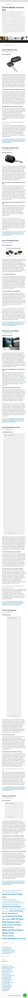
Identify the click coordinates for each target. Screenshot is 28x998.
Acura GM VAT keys (5, 902)
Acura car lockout (5, 899)
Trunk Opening (8, 938)
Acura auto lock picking (10, 418)
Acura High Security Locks (11, 427)
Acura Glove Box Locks (7, 953)
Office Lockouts (7, 325)
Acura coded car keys (10, 139)
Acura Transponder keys (10, 322)
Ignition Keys (8, 141)
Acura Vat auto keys (5, 911)
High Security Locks (11, 922)
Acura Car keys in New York (7, 971)
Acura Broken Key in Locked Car (8, 950)
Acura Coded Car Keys (9, 50)
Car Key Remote (21, 140)
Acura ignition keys (21, 902)
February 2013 (5, 961)
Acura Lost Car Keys (9, 796)
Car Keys (18, 916)
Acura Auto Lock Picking (10, 331)
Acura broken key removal (6, 891)
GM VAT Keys (17, 919)
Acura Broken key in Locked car (16, 890)
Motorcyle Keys (18, 141)
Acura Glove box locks (17, 901)
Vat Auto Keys (8, 142)
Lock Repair (13, 141)
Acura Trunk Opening (9, 610)
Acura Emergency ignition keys (7, 901)
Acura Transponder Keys (10, 240)
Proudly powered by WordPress (14, 995)
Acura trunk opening (9, 787)
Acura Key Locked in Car (10, 148)
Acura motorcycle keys (6, 908)
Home (3, 41)
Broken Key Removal (13, 140)
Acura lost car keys (9, 881)
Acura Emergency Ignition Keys (8, 951)
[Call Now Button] (25, 995)
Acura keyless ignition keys (7, 904)
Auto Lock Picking (5, 140)
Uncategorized (8, 231)
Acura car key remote (14, 891)
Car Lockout (7, 324)
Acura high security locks (10, 601)
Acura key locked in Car (19, 231)
